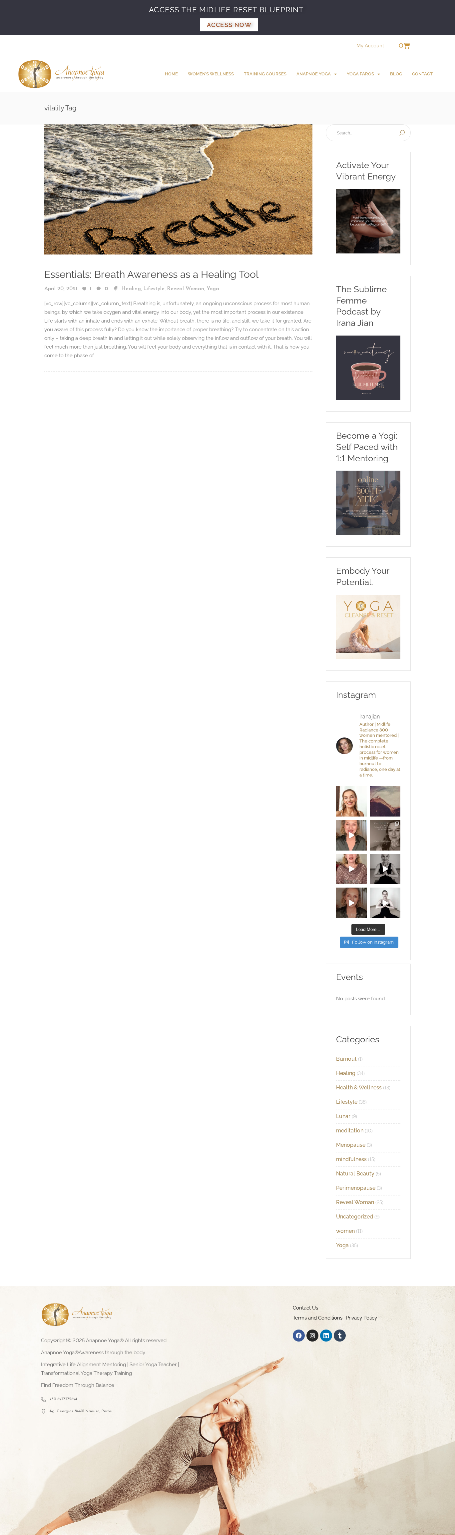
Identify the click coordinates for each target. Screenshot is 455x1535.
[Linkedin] (326, 1336)
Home (171, 73)
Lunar (343, 1116)
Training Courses (265, 73)
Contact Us (305, 1308)
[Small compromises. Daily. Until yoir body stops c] (351, 903)
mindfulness (351, 1159)
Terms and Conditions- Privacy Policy (335, 1318)
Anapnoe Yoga (313, 73)
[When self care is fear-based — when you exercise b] (351, 801)
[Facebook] (299, 1336)
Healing (131, 289)
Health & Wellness (359, 1087)
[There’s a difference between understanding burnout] (385, 903)
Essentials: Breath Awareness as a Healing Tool (151, 274)
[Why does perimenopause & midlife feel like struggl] (385, 835)
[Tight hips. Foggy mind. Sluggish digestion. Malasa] (385, 869)
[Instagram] (312, 1336)
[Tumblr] (340, 1336)
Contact (422, 73)
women (345, 1231)
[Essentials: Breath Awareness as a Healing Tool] (178, 189)
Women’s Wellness (211, 73)
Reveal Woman (185, 289)
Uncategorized (354, 1216)
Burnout (346, 1059)
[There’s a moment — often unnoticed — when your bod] (351, 869)
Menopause (350, 1145)
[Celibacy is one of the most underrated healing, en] (385, 801)
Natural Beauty (355, 1173)
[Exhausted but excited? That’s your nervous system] (351, 835)
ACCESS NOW (229, 24)
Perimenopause (355, 1188)
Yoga (213, 289)
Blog (396, 73)
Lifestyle (154, 289)
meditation (349, 1130)
